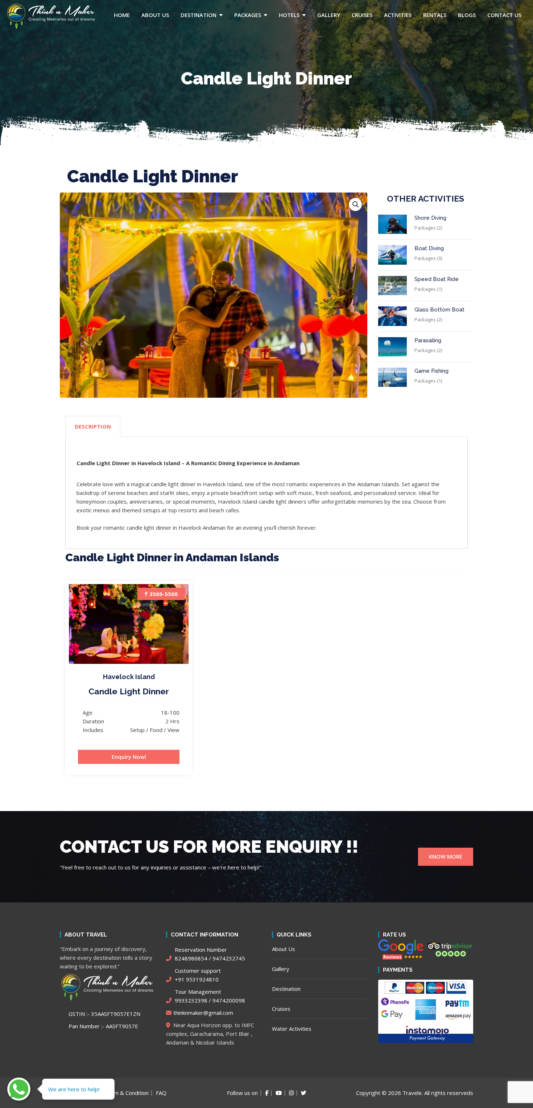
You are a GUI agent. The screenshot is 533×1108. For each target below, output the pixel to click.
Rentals (434, 14)
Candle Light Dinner (128, 691)
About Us (155, 14)
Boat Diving (429, 248)
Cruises (362, 14)
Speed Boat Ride (436, 279)
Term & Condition (127, 1092)
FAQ (161, 1092)
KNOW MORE (445, 856)
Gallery (328, 14)
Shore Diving (430, 218)
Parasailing (427, 340)
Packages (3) (428, 258)
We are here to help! (73, 1089)
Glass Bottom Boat (439, 309)
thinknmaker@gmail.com (203, 1012)
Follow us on (242, 1092)
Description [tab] (93, 426)
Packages (247, 14)
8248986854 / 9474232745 (209, 954)
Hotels (289, 14)
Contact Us (504, 14)
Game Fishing (431, 371)
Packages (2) (428, 227)
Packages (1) (428, 289)
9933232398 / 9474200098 (209, 996)
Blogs (467, 14)
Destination (198, 14)
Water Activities (291, 1028)
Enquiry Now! (129, 756)
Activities (398, 14)
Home (122, 14)
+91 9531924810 (197, 975)
